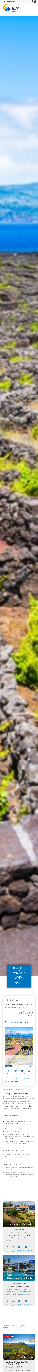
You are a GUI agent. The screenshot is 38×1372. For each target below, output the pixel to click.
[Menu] (32, 8)
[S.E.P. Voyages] (16, 8)
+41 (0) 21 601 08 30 (10, 1)
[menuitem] (32, 8)
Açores (20, 983)
